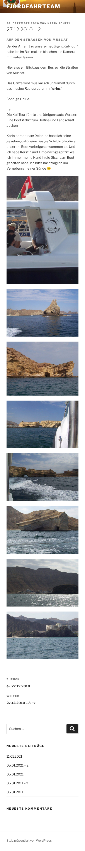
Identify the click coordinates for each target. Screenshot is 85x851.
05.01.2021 (15, 774)
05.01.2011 (15, 792)
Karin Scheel (59, 23)
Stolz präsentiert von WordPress (29, 840)
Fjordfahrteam (33, 6)
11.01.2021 (14, 756)
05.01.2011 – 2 (17, 783)
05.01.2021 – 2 (18, 765)
